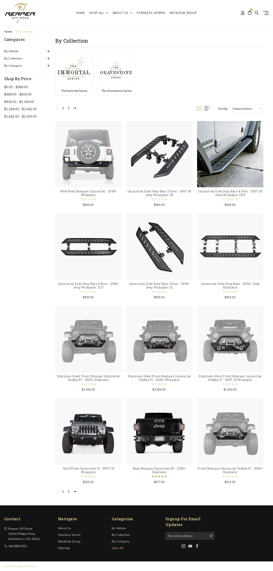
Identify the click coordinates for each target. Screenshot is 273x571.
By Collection (13, 58)
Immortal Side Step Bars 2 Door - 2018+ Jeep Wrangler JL (159, 285)
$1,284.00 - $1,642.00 (20, 109)
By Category (13, 66)
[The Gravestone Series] (117, 70)
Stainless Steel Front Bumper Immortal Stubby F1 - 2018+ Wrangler (159, 378)
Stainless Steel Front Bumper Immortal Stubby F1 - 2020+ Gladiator (88, 378)
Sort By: (223, 108)
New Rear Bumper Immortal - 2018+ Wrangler (88, 193)
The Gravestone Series (117, 90)
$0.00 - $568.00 (16, 87)
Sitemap (64, 548)
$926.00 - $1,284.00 (19, 102)
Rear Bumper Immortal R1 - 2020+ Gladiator (159, 470)
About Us (120, 13)
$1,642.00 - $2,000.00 (20, 116)
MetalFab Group (183, 13)
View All (117, 548)
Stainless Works (150, 13)
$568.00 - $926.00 (18, 94)
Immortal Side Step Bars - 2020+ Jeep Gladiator (230, 285)
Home (80, 13)
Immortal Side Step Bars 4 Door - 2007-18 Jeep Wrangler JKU (230, 193)
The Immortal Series (74, 90)
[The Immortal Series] (74, 70)
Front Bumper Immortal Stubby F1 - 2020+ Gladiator (230, 470)
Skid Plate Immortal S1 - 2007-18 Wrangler (88, 470)
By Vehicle (11, 51)
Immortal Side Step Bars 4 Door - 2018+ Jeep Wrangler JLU (88, 285)
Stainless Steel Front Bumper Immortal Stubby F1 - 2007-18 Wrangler (230, 378)
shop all (97, 13)
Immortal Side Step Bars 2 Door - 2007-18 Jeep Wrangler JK (159, 193)
